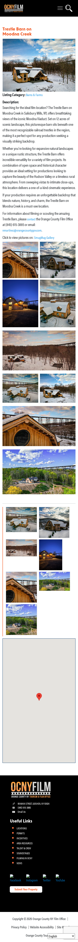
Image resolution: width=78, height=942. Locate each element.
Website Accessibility (42, 927)
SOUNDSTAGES (23, 853)
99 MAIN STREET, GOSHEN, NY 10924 (33, 803)
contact (31, 219)
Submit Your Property (26, 889)
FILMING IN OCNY (24, 858)
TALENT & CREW (24, 848)
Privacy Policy (19, 927)
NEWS (19, 863)
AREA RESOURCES (25, 843)
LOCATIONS (22, 828)
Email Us (22, 812)
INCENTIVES (22, 838)
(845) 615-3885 (24, 807)
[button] (39, 696)
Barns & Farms (34, 94)
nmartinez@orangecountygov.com (22, 230)
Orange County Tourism (39, 935)
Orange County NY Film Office (49, 918)
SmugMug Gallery (44, 237)
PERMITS (21, 833)
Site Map (62, 927)
